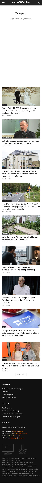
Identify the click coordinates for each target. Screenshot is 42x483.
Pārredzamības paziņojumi (11, 417)
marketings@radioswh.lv (17, 438)
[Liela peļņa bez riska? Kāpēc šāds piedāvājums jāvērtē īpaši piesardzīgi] (21, 255)
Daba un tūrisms (7, 137)
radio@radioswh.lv (17, 431)
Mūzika (4, 104)
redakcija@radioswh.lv (20, 433)
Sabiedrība (5, 233)
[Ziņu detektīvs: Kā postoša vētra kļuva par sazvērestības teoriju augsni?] (21, 225)
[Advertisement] (21, 44)
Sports (4, 327)
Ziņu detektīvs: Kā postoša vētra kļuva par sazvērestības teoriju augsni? (20, 238)
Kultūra (4, 360)
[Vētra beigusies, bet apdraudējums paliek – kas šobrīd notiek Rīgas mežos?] (21, 129)
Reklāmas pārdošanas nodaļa (12, 414)
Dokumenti (5, 392)
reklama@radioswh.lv (14, 436)
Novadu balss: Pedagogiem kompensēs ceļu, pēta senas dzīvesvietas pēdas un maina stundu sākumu (20, 173)
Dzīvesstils (5, 264)
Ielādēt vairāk (20, 374)
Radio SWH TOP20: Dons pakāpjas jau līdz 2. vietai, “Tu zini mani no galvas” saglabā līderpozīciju (19, 110)
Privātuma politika (8, 395)
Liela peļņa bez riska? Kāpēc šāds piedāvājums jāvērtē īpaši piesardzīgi (18, 268)
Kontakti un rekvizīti (9, 398)
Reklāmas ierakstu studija (11, 411)
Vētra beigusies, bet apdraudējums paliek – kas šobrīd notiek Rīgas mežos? (20, 142)
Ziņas (4, 168)
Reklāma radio (7, 408)
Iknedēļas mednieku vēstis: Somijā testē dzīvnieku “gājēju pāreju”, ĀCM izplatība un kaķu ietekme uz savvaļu (21, 206)
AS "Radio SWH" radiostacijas (12, 389)
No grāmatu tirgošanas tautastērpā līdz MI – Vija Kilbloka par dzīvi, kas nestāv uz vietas (20, 365)
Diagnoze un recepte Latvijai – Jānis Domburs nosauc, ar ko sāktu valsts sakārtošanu (18, 300)
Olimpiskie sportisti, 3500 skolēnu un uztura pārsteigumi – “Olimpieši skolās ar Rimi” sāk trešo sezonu (20, 333)
